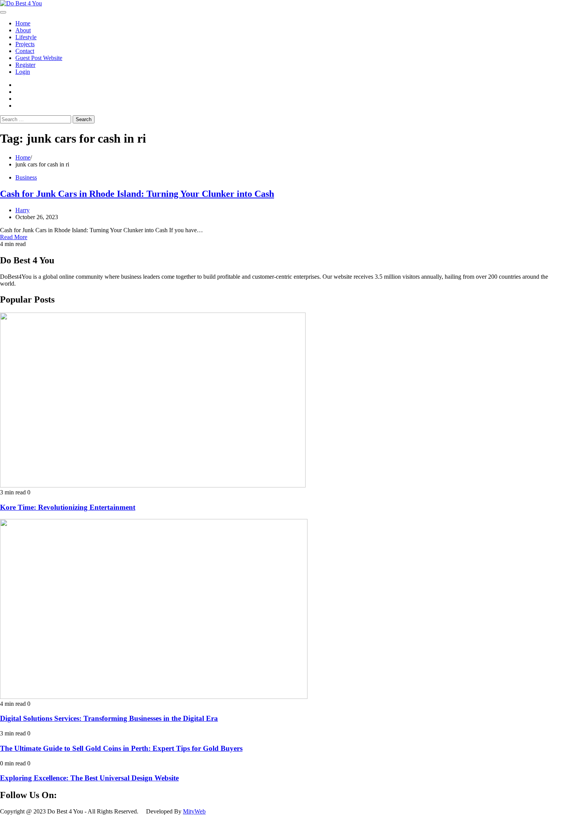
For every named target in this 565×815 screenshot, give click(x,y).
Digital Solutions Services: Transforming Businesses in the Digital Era (109, 718)
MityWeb (194, 811)
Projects (25, 44)
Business (26, 177)
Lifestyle (26, 37)
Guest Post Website (38, 58)
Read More (13, 237)
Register (25, 65)
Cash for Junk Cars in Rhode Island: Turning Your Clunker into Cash (137, 194)
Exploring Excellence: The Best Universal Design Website (89, 778)
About (23, 30)
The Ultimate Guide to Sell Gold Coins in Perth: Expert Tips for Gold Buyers (121, 748)
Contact (24, 51)
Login (22, 71)
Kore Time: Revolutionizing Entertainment (67, 507)
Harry (22, 210)
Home (22, 23)
